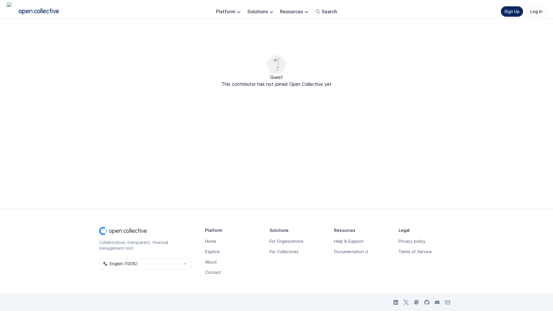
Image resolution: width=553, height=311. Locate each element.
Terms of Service (415, 251)
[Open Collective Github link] (427, 302)
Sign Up (512, 11)
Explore (212, 251)
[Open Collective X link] (406, 302)
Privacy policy (412, 241)
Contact (213, 272)
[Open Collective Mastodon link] (416, 302)
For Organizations (287, 241)
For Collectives (284, 251)
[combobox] (145, 264)
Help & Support (349, 241)
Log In (536, 11)
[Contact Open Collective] (448, 302)
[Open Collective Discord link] (437, 302)
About (211, 261)
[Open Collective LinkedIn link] (396, 302)
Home (210, 241)
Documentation (349, 251)
